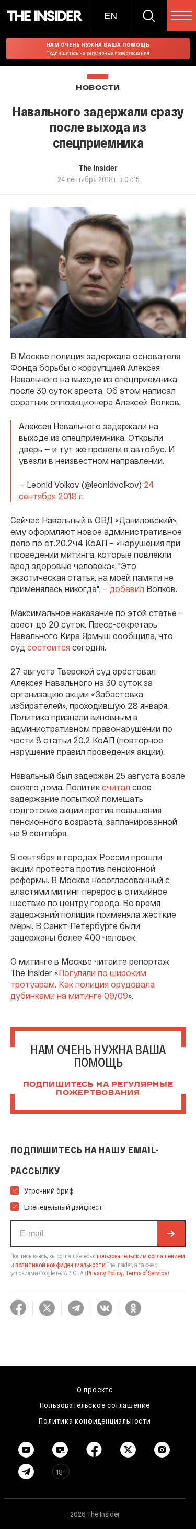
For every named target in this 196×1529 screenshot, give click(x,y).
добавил (127, 589)
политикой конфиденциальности (60, 1264)
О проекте (95, 1389)
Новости (98, 88)
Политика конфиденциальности (95, 1420)
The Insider (98, 167)
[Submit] (171, 1233)
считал (116, 787)
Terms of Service (146, 1273)
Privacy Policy (105, 1273)
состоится (48, 647)
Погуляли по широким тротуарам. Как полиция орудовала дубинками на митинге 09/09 (82, 984)
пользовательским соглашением (141, 1255)
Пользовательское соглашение (95, 1405)
